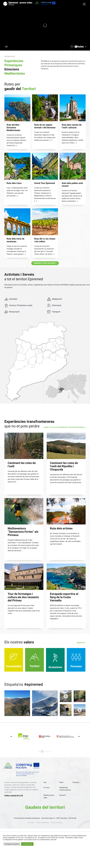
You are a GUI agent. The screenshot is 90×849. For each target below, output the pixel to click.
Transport (56, 311)
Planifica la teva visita (48, 796)
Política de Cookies (57, 822)
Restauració (14, 311)
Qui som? (62, 795)
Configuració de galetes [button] (12, 844)
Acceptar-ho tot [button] (27, 844)
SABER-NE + (81, 643)
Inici (44, 782)
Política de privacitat (42, 822)
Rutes (61, 782)
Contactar (75, 782)
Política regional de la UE (13, 795)
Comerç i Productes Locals (20, 305)
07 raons (46, 787)
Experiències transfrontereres (65, 788)
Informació (56, 305)
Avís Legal (31, 822)
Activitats (13, 299)
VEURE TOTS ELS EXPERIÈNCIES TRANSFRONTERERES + (64, 427)
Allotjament (57, 299)
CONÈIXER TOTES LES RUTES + (45, 263)
